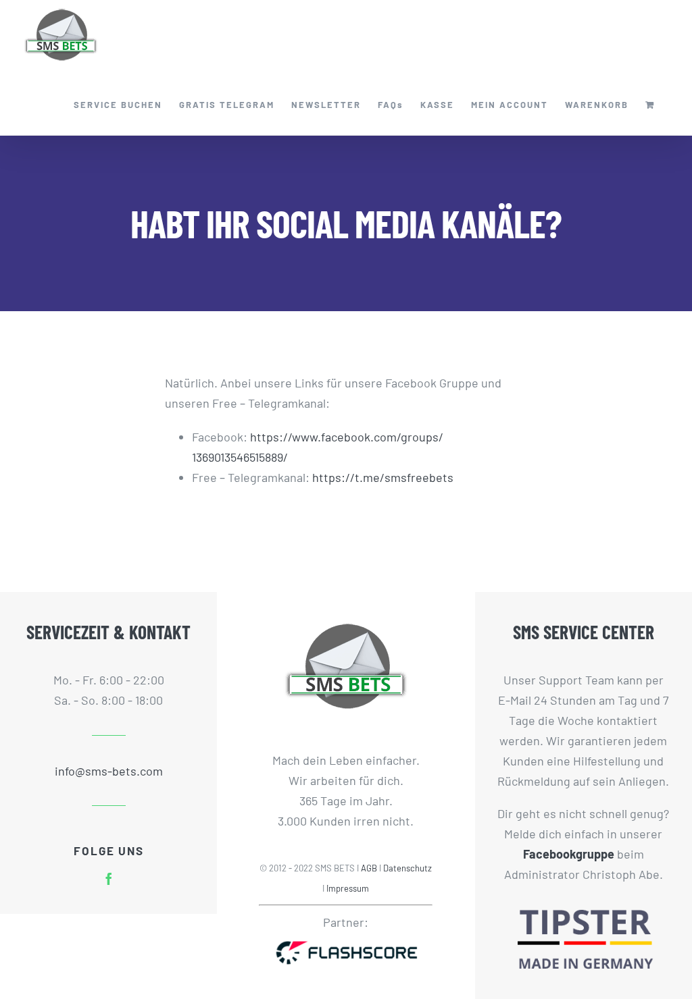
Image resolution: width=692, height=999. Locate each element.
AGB (369, 868)
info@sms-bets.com (109, 770)
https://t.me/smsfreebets (382, 477)
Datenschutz (407, 868)
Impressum (347, 888)
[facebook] (109, 879)
